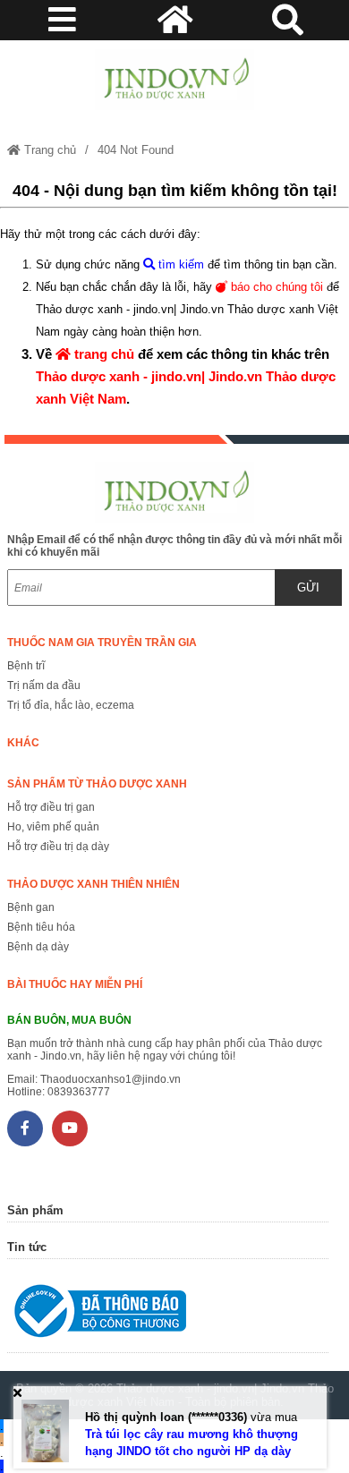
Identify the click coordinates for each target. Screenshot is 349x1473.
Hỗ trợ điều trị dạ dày (58, 846)
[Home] (174, 79)
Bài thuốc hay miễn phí (74, 984)
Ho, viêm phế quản (53, 827)
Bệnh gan (31, 907)
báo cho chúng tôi (275, 287)
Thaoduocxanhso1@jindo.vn (110, 1079)
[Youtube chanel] (70, 1128)
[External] (167, 1315)
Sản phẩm (35, 1210)
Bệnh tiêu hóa (41, 927)
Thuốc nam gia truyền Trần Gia (102, 642)
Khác (23, 742)
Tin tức (27, 1247)
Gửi (308, 587)
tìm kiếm (179, 264)
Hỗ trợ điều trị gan (51, 807)
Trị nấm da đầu (44, 685)
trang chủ (102, 354)
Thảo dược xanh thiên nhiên (93, 884)
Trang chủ (48, 150)
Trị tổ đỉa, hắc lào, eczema (70, 705)
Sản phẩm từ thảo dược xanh (97, 784)
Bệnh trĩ (26, 666)
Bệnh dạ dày (38, 947)
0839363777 (78, 1092)
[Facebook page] (25, 1128)
